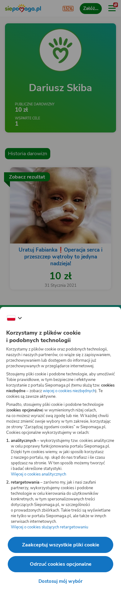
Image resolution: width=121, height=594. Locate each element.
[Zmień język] (14, 318)
